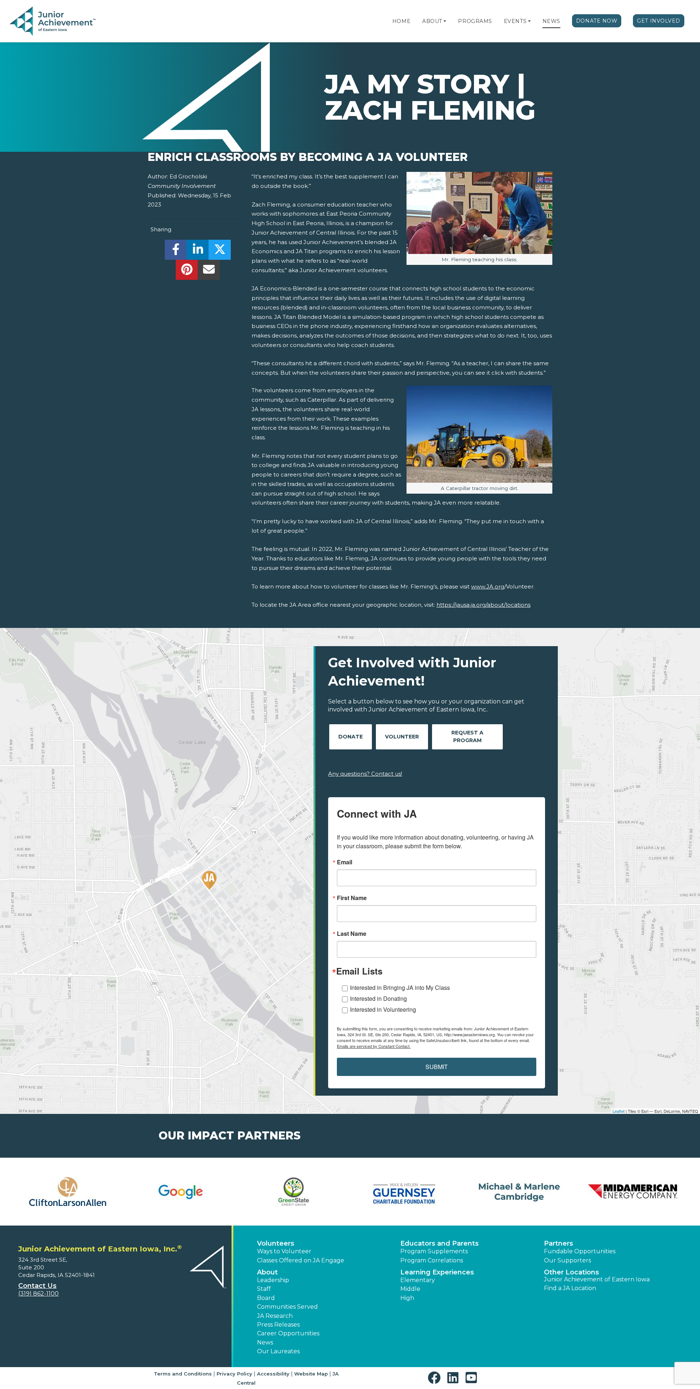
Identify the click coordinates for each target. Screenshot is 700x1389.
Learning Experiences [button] (437, 1272)
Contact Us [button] (37, 1285)
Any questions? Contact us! (365, 773)
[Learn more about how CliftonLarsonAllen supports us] (67, 1191)
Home (401, 21)
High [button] (407, 1298)
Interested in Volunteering (383, 1009)
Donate (350, 736)
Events (515, 21)
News (551, 21)
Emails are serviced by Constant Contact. (374, 1046)
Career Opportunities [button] (288, 1333)
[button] (444, 21)
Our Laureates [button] (278, 1351)
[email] (209, 271)
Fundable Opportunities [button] (579, 1251)
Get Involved (658, 21)
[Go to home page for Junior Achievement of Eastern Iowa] (53, 21)
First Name (352, 898)
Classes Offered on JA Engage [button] (300, 1260)
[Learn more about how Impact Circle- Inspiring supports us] (293, 1191)
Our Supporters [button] (567, 1260)
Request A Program (467, 736)
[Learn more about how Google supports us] (180, 1191)
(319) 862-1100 (38, 1293)
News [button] (265, 1342)
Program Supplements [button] (434, 1251)
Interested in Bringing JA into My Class (400, 987)
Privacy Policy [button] (234, 1374)
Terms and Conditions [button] (183, 1374)
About (432, 21)
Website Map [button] (311, 1374)
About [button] (267, 1272)
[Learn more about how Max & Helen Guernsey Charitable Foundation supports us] (406, 1191)
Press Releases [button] (278, 1324)
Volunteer (402, 736)
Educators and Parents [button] (439, 1243)
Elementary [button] (417, 1280)
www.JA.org (487, 586)
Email (344, 862)
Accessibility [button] (273, 1374)
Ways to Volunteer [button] (284, 1251)
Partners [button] (558, 1243)
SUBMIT (436, 1066)
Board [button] (266, 1298)
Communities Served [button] (287, 1306)
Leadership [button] (273, 1280)
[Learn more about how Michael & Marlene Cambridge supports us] (519, 1191)
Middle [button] (410, 1288)
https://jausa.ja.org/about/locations (483, 604)
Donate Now (597, 21)
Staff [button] (264, 1288)
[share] (176, 251)
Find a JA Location (570, 1288)
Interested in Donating (378, 998)
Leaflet (618, 1111)
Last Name (351, 934)
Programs (475, 21)
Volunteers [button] (275, 1243)
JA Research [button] (275, 1315)
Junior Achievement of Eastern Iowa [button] (597, 1279)
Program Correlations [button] (431, 1260)
